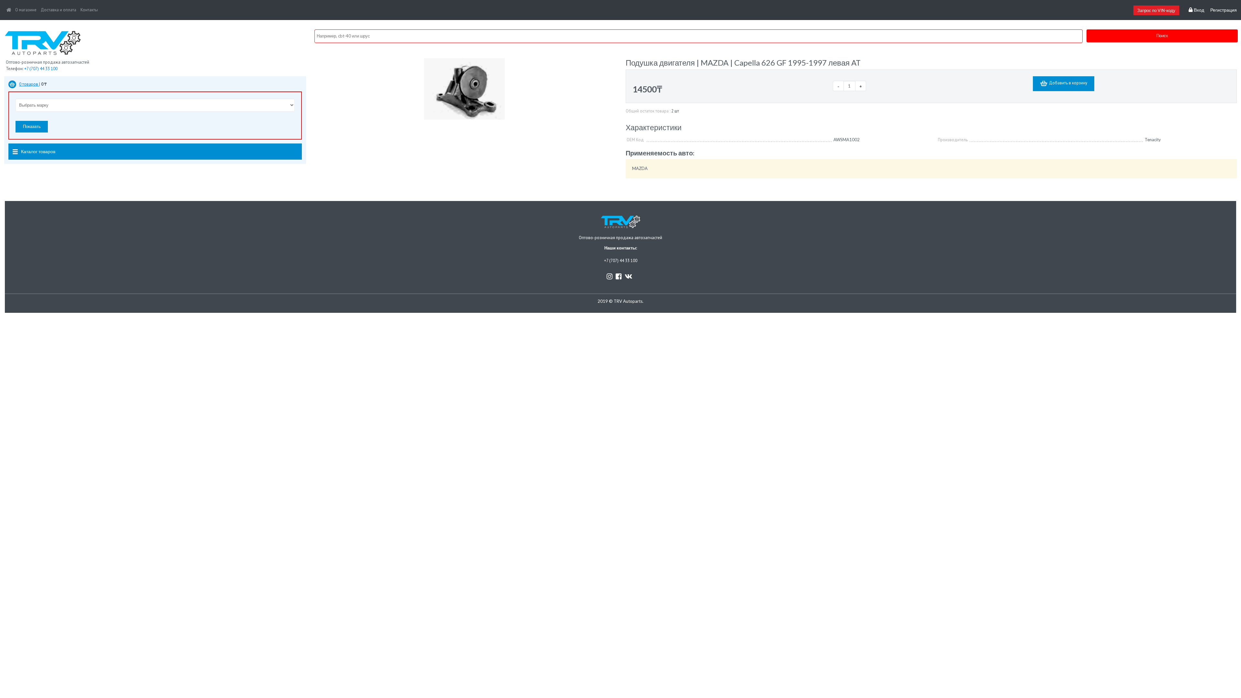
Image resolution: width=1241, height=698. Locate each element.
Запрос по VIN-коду (1156, 10)
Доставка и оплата (58, 10)
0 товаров (29, 84)
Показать (32, 126)
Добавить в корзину (1068, 83)
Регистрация (1223, 10)
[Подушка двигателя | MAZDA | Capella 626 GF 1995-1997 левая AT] (464, 88)
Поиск (1162, 35)
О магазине (26, 10)
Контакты (89, 10)
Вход (1198, 10)
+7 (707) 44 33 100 (41, 68)
